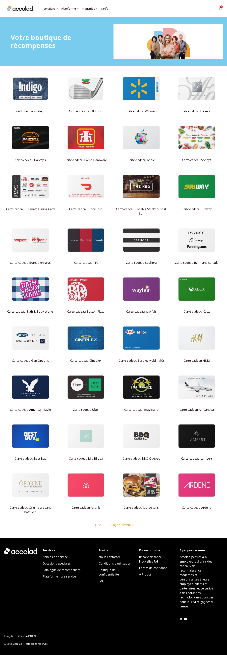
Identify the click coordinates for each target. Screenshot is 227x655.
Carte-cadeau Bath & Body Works (30, 311)
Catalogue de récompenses (62, 570)
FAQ (101, 581)
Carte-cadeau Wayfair (141, 311)
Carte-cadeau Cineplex (85, 361)
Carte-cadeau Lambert (196, 458)
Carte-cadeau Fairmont (197, 111)
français (8, 636)
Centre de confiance (153, 568)
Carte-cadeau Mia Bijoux (86, 458)
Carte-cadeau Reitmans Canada (197, 263)
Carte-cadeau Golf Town (86, 111)
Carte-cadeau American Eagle (30, 410)
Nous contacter (109, 557)
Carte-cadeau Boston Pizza (85, 311)
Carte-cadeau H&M (196, 361)
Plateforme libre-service (59, 576)
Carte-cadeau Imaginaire (141, 410)
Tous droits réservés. (36, 643)
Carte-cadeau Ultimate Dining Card (30, 209)
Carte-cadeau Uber (86, 410)
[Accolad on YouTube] (185, 618)
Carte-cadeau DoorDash (86, 209)
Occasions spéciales (57, 563)
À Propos (145, 574)
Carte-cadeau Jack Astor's (141, 507)
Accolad (17, 643)
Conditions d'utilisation (115, 563)
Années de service (55, 557)
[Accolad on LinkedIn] (180, 618)
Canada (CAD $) (27, 636)
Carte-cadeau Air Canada (196, 410)
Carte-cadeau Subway (197, 209)
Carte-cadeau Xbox (197, 311)
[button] (50, 8)
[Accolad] (20, 8)
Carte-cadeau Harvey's (30, 160)
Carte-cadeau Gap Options (30, 361)
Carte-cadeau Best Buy (30, 458)
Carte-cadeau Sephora (141, 263)
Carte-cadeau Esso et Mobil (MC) (141, 361)
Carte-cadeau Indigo (30, 111)
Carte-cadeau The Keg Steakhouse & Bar (141, 211)
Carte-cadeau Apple (141, 160)
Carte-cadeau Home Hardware (86, 160)
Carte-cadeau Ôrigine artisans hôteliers (30, 510)
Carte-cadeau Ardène (196, 507)
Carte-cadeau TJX (86, 263)
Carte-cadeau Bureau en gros (30, 263)
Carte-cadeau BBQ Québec (141, 458)
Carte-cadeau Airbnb (85, 507)
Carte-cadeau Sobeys (196, 160)
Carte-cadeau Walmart (141, 111)
